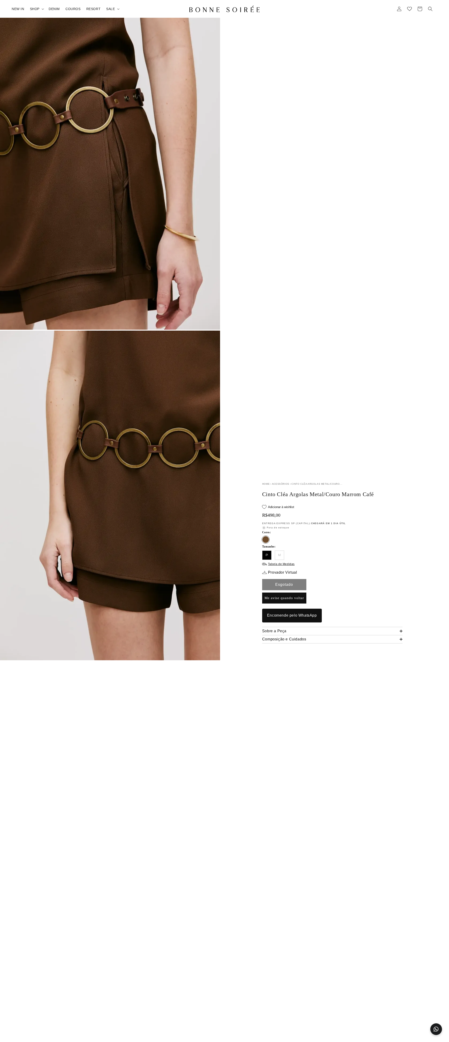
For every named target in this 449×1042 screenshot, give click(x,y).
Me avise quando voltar (284, 598)
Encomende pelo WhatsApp (292, 615)
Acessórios (280, 484)
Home (266, 484)
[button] (36, 9)
